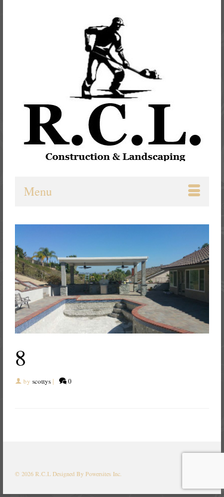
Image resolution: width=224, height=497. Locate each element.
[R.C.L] (112, 88)
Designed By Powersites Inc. (87, 474)
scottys (41, 380)
